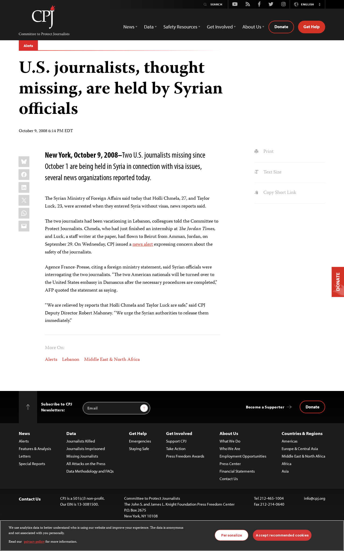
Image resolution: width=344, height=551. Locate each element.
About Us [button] (251, 27)
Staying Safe (139, 448)
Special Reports (32, 463)
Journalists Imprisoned (85, 448)
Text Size (271, 172)
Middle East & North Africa (112, 360)
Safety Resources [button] (180, 27)
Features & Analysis (35, 448)
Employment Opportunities (243, 456)
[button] (319, 4)
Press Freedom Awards (185, 456)
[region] (172, 535)
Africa (286, 463)
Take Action (175, 448)
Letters (25, 456)
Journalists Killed (80, 441)
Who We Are (230, 448)
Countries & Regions (302, 433)
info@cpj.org (314, 498)
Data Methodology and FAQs (90, 471)
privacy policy (34, 542)
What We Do (230, 441)
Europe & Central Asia (300, 448)
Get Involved (179, 433)
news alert (142, 245)
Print (267, 152)
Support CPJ (176, 441)
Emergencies (140, 441)
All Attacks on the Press (85, 463)
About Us (229, 433)
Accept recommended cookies (282, 535)
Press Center (230, 463)
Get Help (311, 26)
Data (71, 433)
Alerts (28, 45)
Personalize (231, 535)
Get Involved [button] (220, 27)
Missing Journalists (82, 456)
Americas (290, 441)
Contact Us (229, 478)
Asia (285, 471)
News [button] (128, 27)
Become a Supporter (265, 406)
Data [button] (149, 27)
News (24, 433)
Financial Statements (237, 471)
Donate (281, 26)
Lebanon (70, 360)
